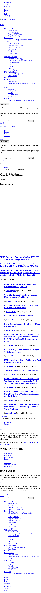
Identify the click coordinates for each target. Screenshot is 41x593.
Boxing (10, 51)
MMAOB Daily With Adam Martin (20, 40)
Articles (6, 41)
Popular (6, 12)
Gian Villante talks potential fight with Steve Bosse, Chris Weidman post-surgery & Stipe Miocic (22, 393)
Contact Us (12, 96)
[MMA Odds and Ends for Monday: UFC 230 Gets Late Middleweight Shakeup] (20, 221)
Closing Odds (13, 32)
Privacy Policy (28, 442)
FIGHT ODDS (9, 28)
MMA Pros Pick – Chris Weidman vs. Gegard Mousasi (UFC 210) (20, 285)
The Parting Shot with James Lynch (20, 60)
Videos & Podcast (10, 465)
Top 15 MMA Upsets (15, 36)
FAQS (10, 93)
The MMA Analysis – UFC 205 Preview (21, 370)
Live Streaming (13, 62)
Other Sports (12, 53)
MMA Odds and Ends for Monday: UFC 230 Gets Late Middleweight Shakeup (19, 258)
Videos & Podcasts (10, 57)
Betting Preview (13, 43)
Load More (3, 417)
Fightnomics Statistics (15, 45)
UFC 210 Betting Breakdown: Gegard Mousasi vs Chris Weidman (20, 296)
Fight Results (12, 49)
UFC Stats (7, 98)
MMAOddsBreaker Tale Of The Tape (21, 100)
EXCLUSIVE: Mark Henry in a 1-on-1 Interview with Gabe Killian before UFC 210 (19, 265)
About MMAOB (14, 95)
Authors (11, 89)
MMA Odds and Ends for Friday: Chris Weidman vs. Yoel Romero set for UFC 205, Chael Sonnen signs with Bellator (21, 381)
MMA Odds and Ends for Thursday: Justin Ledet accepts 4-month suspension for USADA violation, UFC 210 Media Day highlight (20, 272)
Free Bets (7, 78)
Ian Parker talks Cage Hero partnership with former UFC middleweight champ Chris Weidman (21, 406)
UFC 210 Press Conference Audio (18, 316)
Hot (5, 14)
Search (30, 121)
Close (2, 496)
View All (11, 55)
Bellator (11, 66)
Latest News (8, 38)
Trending (7, 16)
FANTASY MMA (10, 72)
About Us (7, 87)
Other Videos (12, 70)
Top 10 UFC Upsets (15, 34)
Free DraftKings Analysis (16, 74)
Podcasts (11, 68)
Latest (6, 10)
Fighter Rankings (14, 47)
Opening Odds (13, 30)
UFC (10, 64)
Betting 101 (12, 91)
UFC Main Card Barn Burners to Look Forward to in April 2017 (21, 306)
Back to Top (4, 494)
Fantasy (6, 459)
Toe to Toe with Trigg (15, 59)
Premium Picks (9, 79)
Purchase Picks (13, 81)
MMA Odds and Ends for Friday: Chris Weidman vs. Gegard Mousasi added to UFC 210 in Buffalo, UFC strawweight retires (21, 337)
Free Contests (12, 76)
